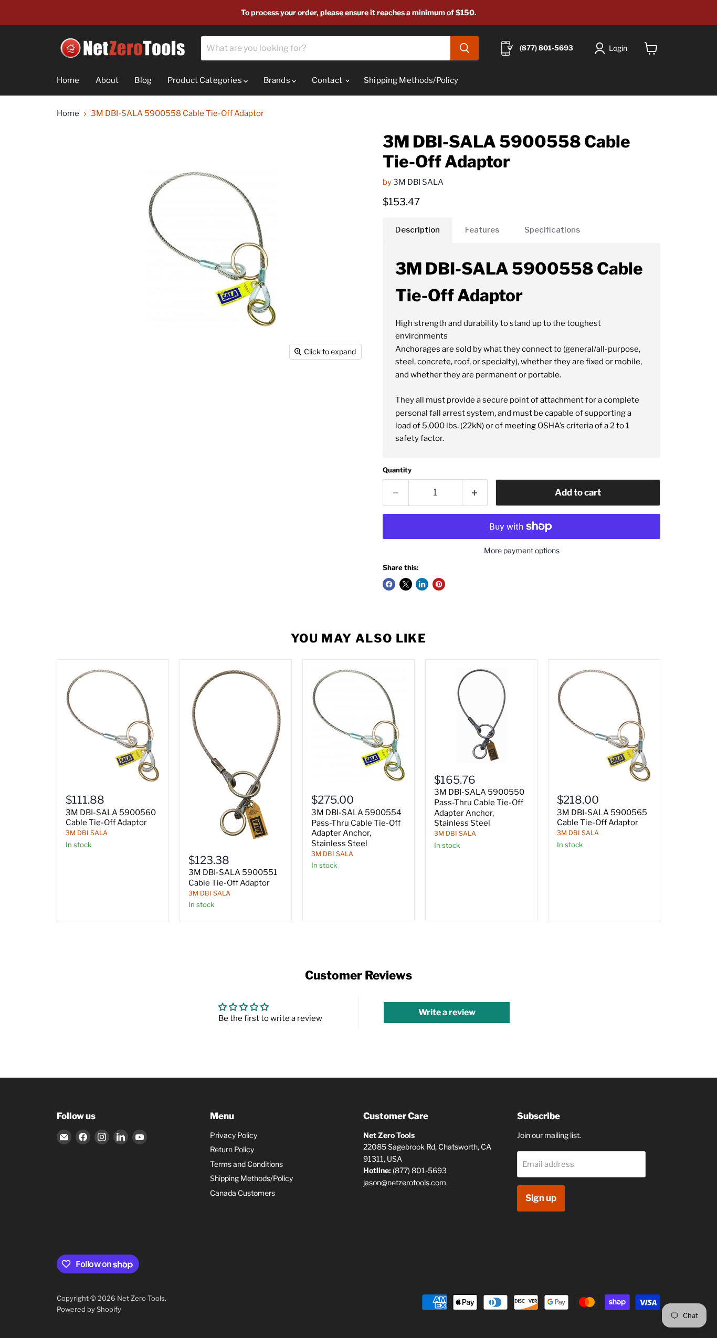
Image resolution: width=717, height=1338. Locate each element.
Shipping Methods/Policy (411, 80)
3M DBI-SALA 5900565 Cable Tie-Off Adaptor (602, 818)
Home (68, 80)
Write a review (447, 1012)
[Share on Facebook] (389, 584)
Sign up (540, 1198)
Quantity (397, 470)
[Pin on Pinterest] (439, 584)
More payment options (522, 550)
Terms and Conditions (246, 1164)
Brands (277, 80)
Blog (143, 80)
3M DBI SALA (418, 182)
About (107, 80)
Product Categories (205, 80)
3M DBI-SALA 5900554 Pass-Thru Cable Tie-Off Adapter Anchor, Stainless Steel (356, 828)
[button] (612, 48)
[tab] (417, 230)
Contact (328, 80)
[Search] (464, 48)
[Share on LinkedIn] (422, 584)
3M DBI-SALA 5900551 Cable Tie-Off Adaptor (232, 878)
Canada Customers (242, 1192)
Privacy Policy (233, 1135)
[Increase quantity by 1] (475, 492)
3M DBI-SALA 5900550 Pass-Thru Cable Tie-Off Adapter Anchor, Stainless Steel (479, 807)
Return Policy (232, 1149)
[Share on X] (405, 584)
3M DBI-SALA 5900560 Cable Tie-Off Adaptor (111, 818)
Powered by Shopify (89, 1309)
